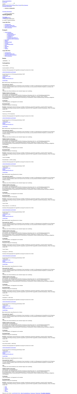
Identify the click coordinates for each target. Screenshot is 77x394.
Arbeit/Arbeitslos (8, 32)
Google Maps (5, 80)
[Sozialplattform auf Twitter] (18, 5)
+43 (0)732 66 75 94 (16, 393)
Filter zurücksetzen (8, 27)
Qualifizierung (10, 35)
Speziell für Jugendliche (12, 37)
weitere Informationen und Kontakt (9, 72)
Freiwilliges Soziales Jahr (9, 25)
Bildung (6, 41)
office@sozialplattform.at (25, 393)
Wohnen (6, 48)
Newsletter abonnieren (45, 393)
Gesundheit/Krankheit (9, 44)
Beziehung (7, 39)
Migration (7, 46)
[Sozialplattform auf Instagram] (24, 5)
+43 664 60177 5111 (6, 76)
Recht (6, 47)
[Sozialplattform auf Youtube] (12, 5)
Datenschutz (38, 393)
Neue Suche (4, 17)
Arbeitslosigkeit (8, 24)
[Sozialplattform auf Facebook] (5, 5)
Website (3, 77)
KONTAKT (4, 2)
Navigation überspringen (7, 6)
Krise (6, 45)
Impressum (33, 393)
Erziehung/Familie (8, 42)
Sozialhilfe (10, 36)
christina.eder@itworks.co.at (7, 78)
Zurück (3, 18)
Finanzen (6, 43)
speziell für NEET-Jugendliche (10, 26)
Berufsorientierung (11, 34)
